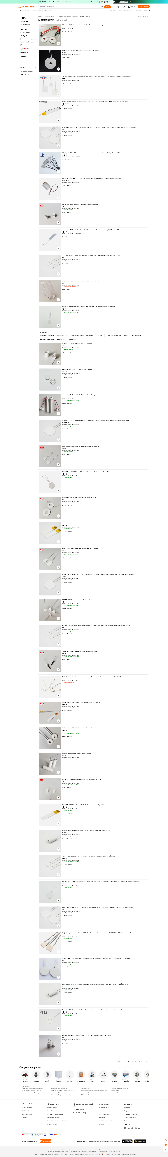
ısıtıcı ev (126, 335)
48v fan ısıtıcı (85, 1088)
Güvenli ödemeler (52, 1107)
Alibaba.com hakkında (28, 1104)
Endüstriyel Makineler (50, 16)
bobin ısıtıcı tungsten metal (47, 339)
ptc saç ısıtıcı (115, 1091)
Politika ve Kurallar (52, 1124)
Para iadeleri (102, 1117)
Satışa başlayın (128, 1111)
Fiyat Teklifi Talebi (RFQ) (79, 1113)
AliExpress (59, 1149)
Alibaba (40, 16)
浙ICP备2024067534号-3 (129, 1154)
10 (139, 1061)
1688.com (66, 1149)
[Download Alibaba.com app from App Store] (127, 1141)
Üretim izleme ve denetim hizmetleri (57, 1121)
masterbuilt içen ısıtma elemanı (31, 1091)
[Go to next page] (143, 1061)
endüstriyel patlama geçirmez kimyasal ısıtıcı (82, 335)
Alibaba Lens (31, 1141)
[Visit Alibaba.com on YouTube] (139, 1128)
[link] (165, 1140)
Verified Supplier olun (130, 1117)
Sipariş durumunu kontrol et (131, 1114)
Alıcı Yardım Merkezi (104, 1107)
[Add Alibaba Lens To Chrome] (45, 1141)
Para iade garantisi (52, 1111)
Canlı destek (102, 1111)
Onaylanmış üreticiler (78, 1109)
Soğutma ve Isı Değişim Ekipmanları (68, 16)
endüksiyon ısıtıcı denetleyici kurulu (62, 1091)
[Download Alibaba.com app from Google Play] (140, 1141)
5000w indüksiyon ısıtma (89, 1095)
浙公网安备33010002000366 (112, 1154)
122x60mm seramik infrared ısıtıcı (32, 1088)
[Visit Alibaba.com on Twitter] (132, 1128)
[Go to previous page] (114, 1061)
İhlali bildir (101, 1124)
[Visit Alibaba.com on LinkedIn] (129, 1128)
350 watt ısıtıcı (72, 339)
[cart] (124, 7)
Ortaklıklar (127, 1121)
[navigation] (28, 540)
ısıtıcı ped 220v (56, 1093)
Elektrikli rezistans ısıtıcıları (119, 1088)
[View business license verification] (100, 1154)
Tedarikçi (69, 31)
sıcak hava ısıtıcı (61, 339)
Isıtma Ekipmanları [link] (85, 16)
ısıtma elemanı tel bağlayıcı (47, 335)
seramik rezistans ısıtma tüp (30, 1093)
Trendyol (102, 1149)
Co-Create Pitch (26, 1111)
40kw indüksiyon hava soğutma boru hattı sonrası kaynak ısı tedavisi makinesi (95, 1091)
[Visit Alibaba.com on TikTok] (143, 1128)
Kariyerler (24, 1117)
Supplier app (81, 1141)
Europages (109, 1149)
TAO (98, 1149)
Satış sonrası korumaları (53, 1117)
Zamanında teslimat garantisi (55, 1114)
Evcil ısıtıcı (99, 335)
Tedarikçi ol (127, 1107)
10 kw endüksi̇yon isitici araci (60, 1095)
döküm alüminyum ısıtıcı (59, 1088)
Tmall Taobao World (75, 1149)
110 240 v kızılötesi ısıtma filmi (113, 335)
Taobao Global (91, 1149)
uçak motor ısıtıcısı (136, 335)
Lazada (84, 1149)
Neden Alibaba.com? (27, 1107)
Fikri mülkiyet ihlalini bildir (105, 1121)
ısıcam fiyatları (85, 1093)
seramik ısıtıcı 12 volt (62, 335)
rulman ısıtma (26, 1095)
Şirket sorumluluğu (27, 1114)
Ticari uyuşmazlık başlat (105, 1114)
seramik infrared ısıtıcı (118, 1093)
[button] (102, 7)
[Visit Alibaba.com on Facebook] (125, 1128)
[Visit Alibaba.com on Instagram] (136, 1128)
